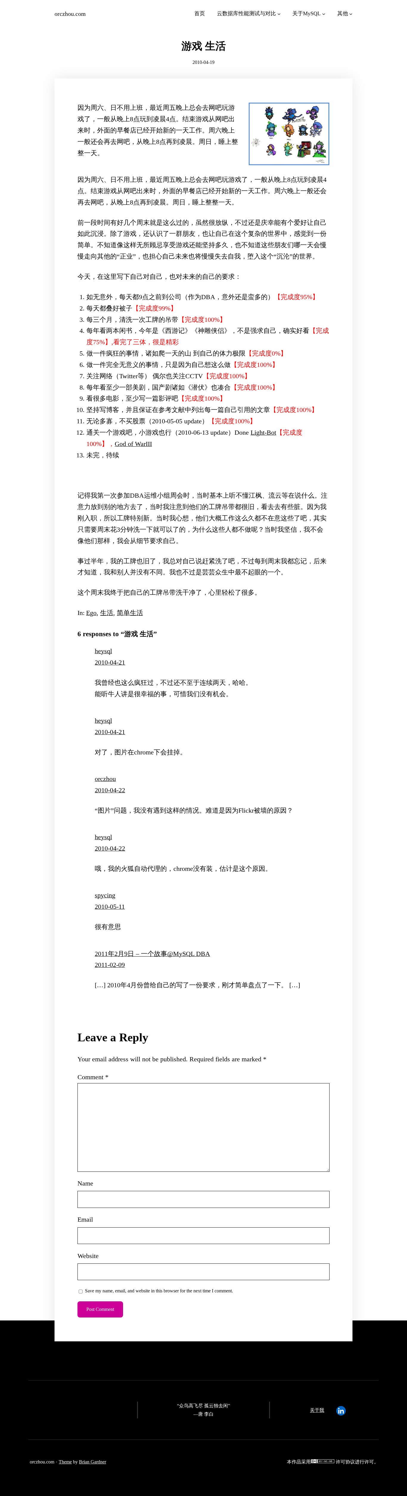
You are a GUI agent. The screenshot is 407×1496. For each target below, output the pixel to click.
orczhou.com (70, 14)
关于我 (317, 1410)
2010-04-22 (110, 790)
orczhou (105, 778)
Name (85, 1183)
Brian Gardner (92, 1461)
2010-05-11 (110, 906)
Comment (92, 1077)
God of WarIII (133, 444)
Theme (65, 1461)
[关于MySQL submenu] (323, 13)
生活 (106, 612)
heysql (103, 651)
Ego (91, 612)
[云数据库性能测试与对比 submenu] (279, 13)
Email (85, 1219)
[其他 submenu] (350, 13)
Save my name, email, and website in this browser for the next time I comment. (159, 1290)
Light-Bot (263, 432)
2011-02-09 (110, 964)
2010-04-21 (110, 662)
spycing (105, 895)
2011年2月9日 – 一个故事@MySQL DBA (152, 953)
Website (88, 1256)
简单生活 (130, 612)
